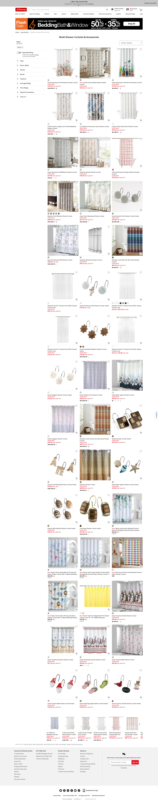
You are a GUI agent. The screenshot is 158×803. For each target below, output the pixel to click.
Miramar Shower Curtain (87, 484)
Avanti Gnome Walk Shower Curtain (123, 660)
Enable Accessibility (150, 3)
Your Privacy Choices (68, 795)
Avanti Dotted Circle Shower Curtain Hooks (125, 216)
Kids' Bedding (62, 744)
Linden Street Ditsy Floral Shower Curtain (125, 126)
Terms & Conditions (67, 799)
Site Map (83, 771)
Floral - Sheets (55, 744)
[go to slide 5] (81, 5)
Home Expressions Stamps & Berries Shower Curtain (126, 173)
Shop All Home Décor (37, 744)
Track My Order (19, 753)
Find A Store (62, 753)
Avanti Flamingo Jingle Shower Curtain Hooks (94, 703)
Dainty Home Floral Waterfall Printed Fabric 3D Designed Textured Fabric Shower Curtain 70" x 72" (125, 529)
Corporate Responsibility (87, 764)
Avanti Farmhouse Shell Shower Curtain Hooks (94, 306)
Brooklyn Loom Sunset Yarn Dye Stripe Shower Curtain (94, 440)
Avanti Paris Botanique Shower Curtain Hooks (62, 484)
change (37, 55)
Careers (82, 756)
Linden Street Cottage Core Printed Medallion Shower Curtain (62, 127)
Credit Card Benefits (42, 759)
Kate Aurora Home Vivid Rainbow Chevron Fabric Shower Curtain (127, 573)
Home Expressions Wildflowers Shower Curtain (62, 172)
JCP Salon (61, 761)
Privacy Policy (57, 795)
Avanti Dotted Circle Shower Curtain (91, 395)
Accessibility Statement (98, 795)
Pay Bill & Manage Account (44, 753)
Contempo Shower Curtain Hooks (90, 528)
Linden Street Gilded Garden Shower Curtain (93, 83)
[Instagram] (64, 790)
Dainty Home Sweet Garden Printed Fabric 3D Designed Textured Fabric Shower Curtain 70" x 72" (95, 573)
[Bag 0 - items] (141, 9)
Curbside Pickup (63, 756)
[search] (108, 9)
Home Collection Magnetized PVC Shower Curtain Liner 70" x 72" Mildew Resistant (94, 616)
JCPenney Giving (85, 766)
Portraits (60, 764)
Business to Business (86, 753)
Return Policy (18, 764)
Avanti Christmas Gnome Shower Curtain (92, 660)
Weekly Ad (61, 759)
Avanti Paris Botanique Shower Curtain (92, 216)
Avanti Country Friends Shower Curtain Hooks (126, 703)
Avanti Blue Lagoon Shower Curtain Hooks (125, 484)
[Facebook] (68, 790)
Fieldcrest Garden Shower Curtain (90, 172)
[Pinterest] (72, 790)
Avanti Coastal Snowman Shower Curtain (60, 660)
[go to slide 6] (83, 5)
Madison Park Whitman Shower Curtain (60, 216)
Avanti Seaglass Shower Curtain (57, 439)
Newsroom (83, 761)
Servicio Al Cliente (19, 779)
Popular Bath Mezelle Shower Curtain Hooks (61, 528)
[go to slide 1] (75, 5)
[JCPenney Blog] (79, 790)
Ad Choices (77, 799)
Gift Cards (17, 774)
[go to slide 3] (78, 5)
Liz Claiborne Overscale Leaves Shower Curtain (94, 126)
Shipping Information (20, 766)
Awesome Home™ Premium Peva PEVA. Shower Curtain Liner (62, 306)
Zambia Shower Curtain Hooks (121, 439)
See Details (124, 767)
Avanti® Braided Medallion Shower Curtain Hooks (93, 350)
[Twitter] (61, 790)
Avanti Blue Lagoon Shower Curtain (123, 395)
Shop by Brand (84, 769)
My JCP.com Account (20, 756)
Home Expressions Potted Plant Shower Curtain (127, 82)
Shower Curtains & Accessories (75, 744)
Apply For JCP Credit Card (44, 756)
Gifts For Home (28, 744)
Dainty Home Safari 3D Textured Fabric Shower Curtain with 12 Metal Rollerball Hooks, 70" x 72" (62, 617)
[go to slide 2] (76, 5)
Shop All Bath (47, 744)
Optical (60, 766)
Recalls (16, 771)
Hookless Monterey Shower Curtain (91, 260)
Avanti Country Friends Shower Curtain (124, 616)
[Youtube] (75, 790)
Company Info (84, 759)
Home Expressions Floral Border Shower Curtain (63, 82)
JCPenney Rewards (20, 759)
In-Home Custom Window (66, 771)
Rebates (16, 777)
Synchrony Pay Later (20, 769)
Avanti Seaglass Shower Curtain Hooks (60, 395)
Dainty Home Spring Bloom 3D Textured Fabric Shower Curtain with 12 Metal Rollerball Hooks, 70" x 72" (62, 573)
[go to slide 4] (80, 5)
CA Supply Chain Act (84, 795)
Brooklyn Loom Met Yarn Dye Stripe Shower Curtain (125, 261)
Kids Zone (61, 769)
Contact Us (17, 761)
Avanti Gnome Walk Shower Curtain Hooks (61, 703)
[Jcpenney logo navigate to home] (21, 9)
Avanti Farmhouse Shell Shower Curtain (60, 260)
